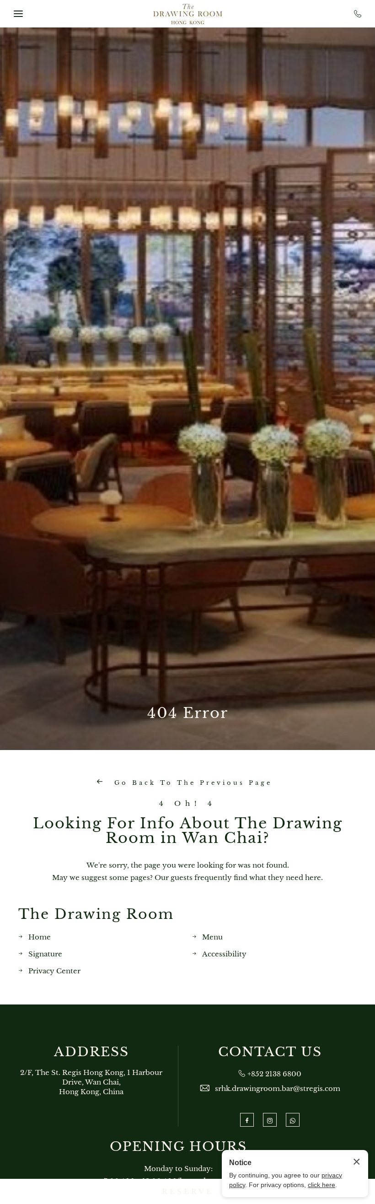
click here (321, 1184)
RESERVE (188, 1191)
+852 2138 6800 (274, 1073)
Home (39, 937)
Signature (45, 954)
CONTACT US (270, 1052)
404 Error (187, 713)
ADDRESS (91, 1052)
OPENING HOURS (178, 1146)
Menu (212, 937)
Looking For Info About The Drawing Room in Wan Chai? (188, 830)
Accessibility (224, 954)
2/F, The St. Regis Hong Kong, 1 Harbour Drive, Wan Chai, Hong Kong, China (91, 1082)
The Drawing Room (96, 914)
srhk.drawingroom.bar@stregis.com (277, 1088)
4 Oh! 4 (187, 803)
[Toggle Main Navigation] (18, 14)
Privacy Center (54, 970)
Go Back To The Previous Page (191, 783)
